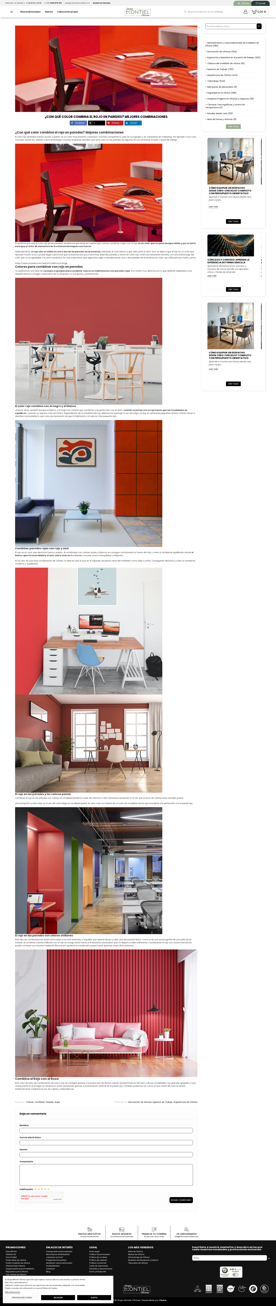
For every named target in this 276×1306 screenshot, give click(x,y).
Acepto (94, 1297)
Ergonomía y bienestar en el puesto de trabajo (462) (233, 57)
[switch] (235, 1274)
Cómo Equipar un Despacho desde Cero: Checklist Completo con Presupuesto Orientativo (230, 190)
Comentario (26, 1161)
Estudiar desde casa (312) (220, 113)
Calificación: (26, 1189)
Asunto (23, 1149)
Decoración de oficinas (140, 1102)
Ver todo (233, 126)
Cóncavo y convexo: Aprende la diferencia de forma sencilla (228, 261)
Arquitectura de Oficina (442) (222, 75)
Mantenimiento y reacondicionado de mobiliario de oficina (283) (232, 44)
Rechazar (58, 1297)
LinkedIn (133, 123)
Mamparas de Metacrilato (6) (222, 87)
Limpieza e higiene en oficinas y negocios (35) (230, 98)
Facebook (79, 123)
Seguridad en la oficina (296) (222, 92)
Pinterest (115, 123)
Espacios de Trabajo (163, 1102)
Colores (30, 1102)
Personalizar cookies (22, 1297)
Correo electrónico (30, 1137)
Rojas (57, 1102)
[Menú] (240, 1268)
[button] (259, 11)
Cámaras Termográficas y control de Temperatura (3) (225, 106)
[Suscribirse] (268, 1258)
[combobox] (211, 12)
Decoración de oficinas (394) (222, 51)
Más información (12, 1292)
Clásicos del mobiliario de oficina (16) (226, 63)
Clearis (162, 1300)
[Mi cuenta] (245, 11)
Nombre (24, 1125)
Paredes (50, 1102)
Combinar (40, 1102)
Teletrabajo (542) (216, 81)
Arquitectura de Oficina (185, 1102)
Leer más (213, 206)
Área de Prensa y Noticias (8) (221, 119)
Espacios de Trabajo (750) (220, 69)
